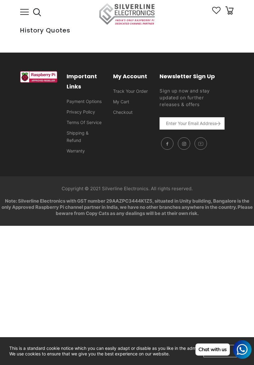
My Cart (121, 101)
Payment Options (84, 101)
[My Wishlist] (216, 12)
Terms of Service (84, 122)
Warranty (76, 150)
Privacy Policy (81, 111)
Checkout (123, 112)
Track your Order (130, 91)
